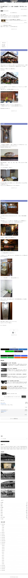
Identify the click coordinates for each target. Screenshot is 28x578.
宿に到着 (3, 45)
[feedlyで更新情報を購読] (7, 357)
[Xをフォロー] (7, 355)
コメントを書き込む (14, 418)
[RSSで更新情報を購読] (20, 357)
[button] (18, 351)
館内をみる (3, 46)
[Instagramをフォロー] (20, 355)
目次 (3, 42)
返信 (26, 407)
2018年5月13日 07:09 (3, 403)
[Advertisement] (14, 35)
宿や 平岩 (3, 44)
